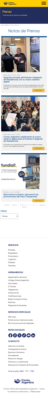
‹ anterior (14, 205)
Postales (11, 250)
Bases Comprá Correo (17, 299)
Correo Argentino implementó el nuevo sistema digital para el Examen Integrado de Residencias (23, 139)
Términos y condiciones (18, 362)
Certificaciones (14, 296)
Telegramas (13, 290)
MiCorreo (12, 317)
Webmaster (35, 391)
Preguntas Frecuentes (17, 305)
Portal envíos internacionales (20, 320)
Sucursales (12, 283)
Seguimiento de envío (17, 277)
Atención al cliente (16, 346)
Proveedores (13, 355)
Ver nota (38, 90)
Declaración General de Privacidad (23, 365)
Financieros (13, 256)
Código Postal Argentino (18, 280)
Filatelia (11, 262)
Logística (12, 259)
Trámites (11, 266)
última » (24, 207)
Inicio (2, 25)
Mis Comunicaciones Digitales (21, 323)
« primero (7, 205)
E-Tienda (12, 286)
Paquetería (12, 253)
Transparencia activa (17, 349)
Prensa (7, 25)
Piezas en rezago (15, 358)
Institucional (13, 293)
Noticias (11, 302)
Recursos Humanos (16, 352)
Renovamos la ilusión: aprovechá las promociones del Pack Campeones (20, 195)
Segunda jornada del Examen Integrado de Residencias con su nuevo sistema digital (22, 79)
